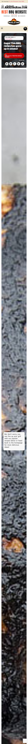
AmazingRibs (8, 39)
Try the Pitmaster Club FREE (16, 1)
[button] (2, 28)
